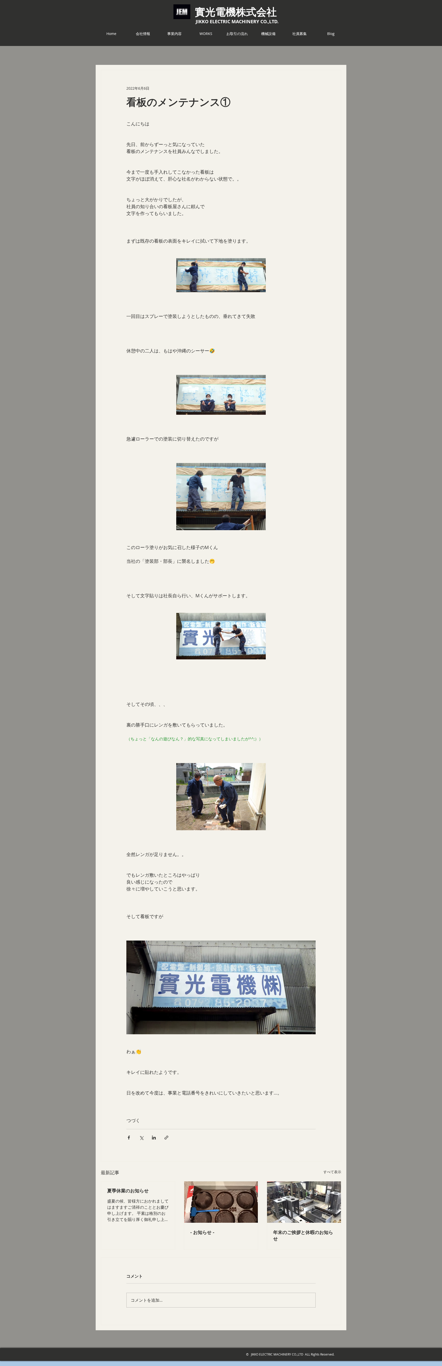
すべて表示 (332, 1171)
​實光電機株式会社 (236, 11)
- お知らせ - (202, 1232)
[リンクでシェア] (166, 1137)
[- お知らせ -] (221, 1202)
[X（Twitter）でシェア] (141, 1137)
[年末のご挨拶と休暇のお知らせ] (304, 1202)
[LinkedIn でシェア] (153, 1137)
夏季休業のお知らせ (128, 1190)
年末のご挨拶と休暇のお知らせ (303, 1235)
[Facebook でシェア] (128, 1137)
